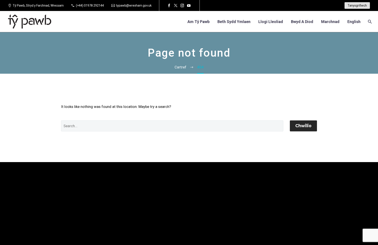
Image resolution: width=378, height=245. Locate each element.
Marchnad (330, 21)
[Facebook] (169, 5)
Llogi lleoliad (270, 21)
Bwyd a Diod (302, 21)
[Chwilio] (369, 21)
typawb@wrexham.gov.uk (134, 5)
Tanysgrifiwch (357, 5)
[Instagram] (182, 5)
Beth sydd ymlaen (233, 21)
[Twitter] (175, 5)
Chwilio (303, 125)
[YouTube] (189, 5)
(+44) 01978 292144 (90, 5)
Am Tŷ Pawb (198, 21)
